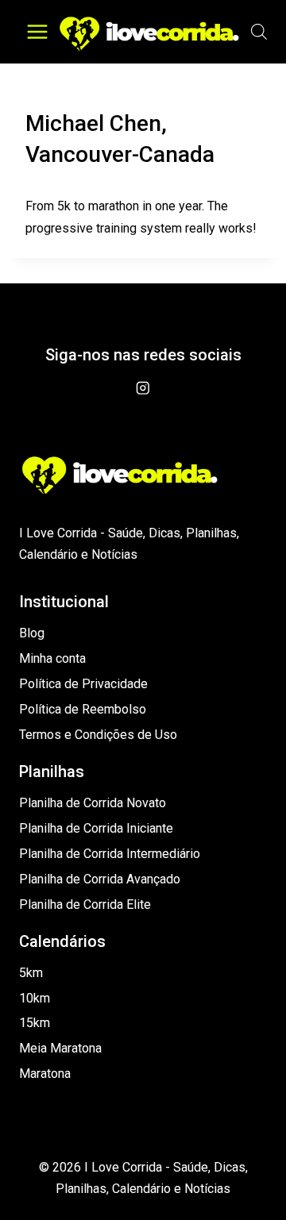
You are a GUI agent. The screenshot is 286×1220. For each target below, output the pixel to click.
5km (31, 972)
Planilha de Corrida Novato (92, 802)
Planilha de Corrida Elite (85, 904)
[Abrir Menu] (37, 31)
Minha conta (52, 658)
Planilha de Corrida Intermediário (109, 853)
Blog (31, 633)
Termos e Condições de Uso (98, 734)
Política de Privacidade (83, 683)
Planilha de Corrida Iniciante (96, 828)
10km (34, 998)
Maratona (45, 1073)
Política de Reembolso (82, 709)
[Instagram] (143, 388)
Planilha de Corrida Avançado (99, 879)
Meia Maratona (60, 1048)
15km (34, 1022)
